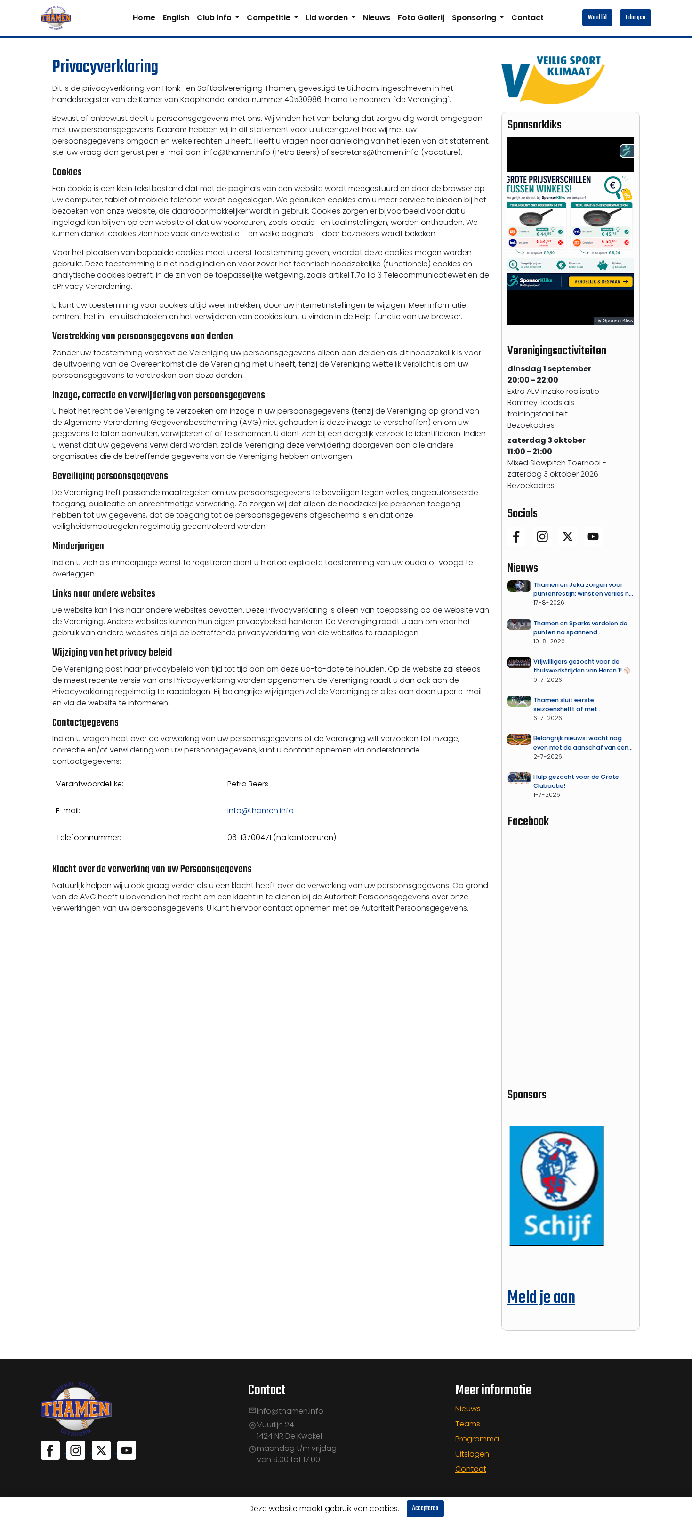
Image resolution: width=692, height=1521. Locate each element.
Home (144, 17)
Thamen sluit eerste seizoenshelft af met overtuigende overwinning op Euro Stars (578, 704)
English (176, 17)
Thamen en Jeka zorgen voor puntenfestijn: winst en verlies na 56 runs (583, 589)
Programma (477, 1438)
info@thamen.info (260, 810)
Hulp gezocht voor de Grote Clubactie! (576, 781)
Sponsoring (475, 17)
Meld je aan (541, 1298)
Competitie (269, 17)
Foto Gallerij (421, 17)
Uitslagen (472, 1454)
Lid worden (328, 17)
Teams (467, 1423)
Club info (215, 17)
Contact (527, 17)
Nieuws (376, 17)
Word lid (597, 17)
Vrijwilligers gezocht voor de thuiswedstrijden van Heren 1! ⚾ (582, 665)
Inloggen (635, 17)
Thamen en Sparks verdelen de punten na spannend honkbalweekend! (580, 628)
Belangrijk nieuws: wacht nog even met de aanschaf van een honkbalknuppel (580, 743)
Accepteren (425, 1508)
